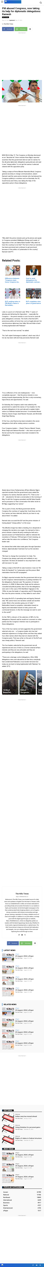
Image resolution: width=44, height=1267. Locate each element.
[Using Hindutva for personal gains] (8, 1129)
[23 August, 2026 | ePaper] (8, 991)
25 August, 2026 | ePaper (24, 979)
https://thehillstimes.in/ (22, 896)
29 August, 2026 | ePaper (24, 956)
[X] (25, 934)
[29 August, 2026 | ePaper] (8, 957)
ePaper (17, 954)
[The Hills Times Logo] (13, 2)
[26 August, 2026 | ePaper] (8, 969)
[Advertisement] (22, 56)
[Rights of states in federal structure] (8, 1140)
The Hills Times (8, 24)
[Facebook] (19, 934)
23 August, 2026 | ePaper (24, 990)
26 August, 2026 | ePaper (24, 968)
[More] (30, 29)
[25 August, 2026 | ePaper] (8, 980)
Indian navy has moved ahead (26, 1116)
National (5, 17)
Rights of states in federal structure (28, 1138)
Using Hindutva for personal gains (27, 1127)
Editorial (8, 1110)
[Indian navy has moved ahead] (8, 1118)
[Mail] (22, 934)
